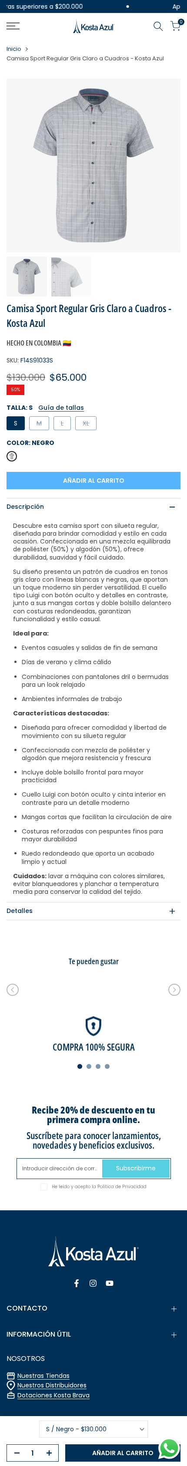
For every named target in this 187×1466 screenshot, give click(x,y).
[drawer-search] (158, 26)
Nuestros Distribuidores (52, 1385)
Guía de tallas (61, 408)
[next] (174, 990)
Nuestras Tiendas (43, 1375)
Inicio (14, 49)
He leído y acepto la (99, 1186)
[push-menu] (13, 26)
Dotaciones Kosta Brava (53, 1395)
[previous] (13, 990)
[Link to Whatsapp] (169, 1448)
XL (89, 424)
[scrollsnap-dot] (79, 1066)
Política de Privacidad (122, 1186)
